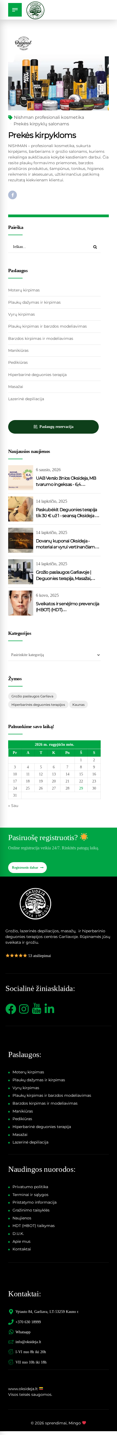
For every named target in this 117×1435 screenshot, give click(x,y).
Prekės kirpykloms (42, 135)
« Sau (13, 805)
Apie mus (21, 1241)
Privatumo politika (30, 1186)
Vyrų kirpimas (21, 314)
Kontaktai (22, 1249)
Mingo (74, 1423)
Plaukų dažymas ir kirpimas (34, 302)
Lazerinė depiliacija (26, 398)
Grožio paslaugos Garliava (32, 696)
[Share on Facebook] (12, 195)
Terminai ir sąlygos (30, 1194)
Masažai (15, 386)
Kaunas (78, 705)
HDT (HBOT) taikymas (34, 1225)
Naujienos (22, 1218)
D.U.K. (18, 1233)
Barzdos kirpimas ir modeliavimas (40, 338)
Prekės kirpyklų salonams (41, 123)
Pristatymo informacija (35, 1202)
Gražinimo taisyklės (31, 1210)
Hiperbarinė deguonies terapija (37, 374)
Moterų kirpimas (24, 290)
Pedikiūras (18, 362)
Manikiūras (18, 350)
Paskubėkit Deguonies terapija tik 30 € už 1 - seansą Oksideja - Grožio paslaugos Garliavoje (66, 515)
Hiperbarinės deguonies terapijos (38, 705)
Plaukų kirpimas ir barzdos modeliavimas (47, 326)
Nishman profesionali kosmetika (49, 117)
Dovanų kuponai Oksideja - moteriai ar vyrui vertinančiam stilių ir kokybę (65, 547)
